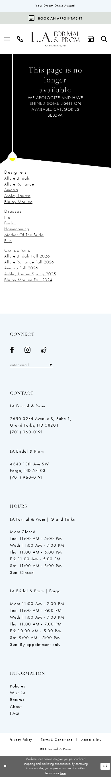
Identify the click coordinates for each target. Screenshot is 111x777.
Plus (8, 240)
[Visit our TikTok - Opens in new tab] (44, 350)
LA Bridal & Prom (27, 451)
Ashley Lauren (17, 195)
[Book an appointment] (90, 39)
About (16, 706)
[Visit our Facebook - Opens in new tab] (12, 350)
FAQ (14, 713)
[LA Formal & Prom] (55, 39)
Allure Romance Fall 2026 (29, 262)
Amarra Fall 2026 (21, 268)
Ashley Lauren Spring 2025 (30, 273)
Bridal (10, 222)
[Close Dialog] (5, 766)
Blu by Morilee (18, 201)
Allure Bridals (17, 178)
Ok (105, 766)
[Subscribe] (51, 365)
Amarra (11, 189)
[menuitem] (7, 39)
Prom (9, 217)
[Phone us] (20, 39)
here (63, 773)
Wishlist (17, 692)
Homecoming (16, 228)
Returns (17, 699)
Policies (17, 686)
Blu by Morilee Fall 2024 (28, 279)
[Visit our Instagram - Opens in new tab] (27, 350)
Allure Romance (19, 184)
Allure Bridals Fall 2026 (27, 256)
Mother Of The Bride (24, 234)
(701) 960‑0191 (26, 432)
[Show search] (104, 39)
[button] (7, 39)
